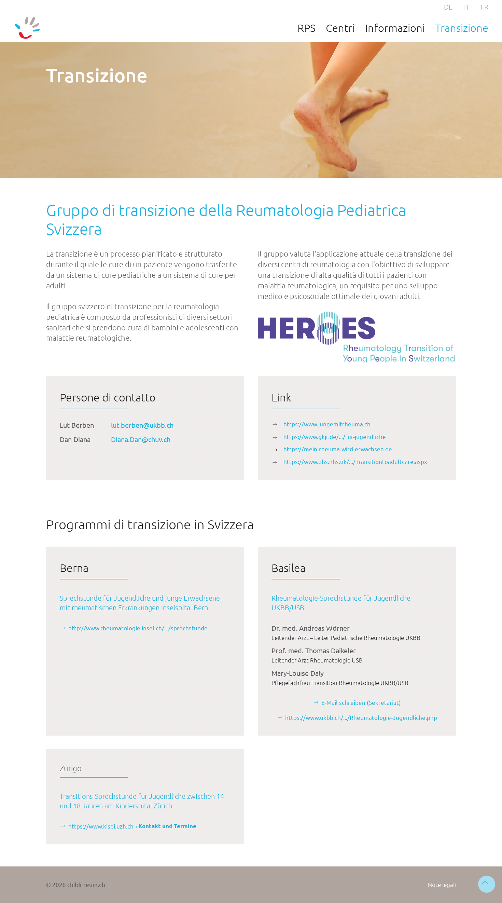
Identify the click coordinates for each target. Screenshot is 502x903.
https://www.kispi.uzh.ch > (132, 826)
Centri (340, 27)
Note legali (442, 884)
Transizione (461, 27)
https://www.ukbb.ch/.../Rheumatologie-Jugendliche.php (361, 717)
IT (467, 7)
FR (484, 7)
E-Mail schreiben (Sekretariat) (361, 702)
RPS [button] (306, 27)
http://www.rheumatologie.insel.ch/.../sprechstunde (138, 627)
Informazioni (395, 27)
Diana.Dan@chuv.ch (140, 439)
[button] (486, 884)
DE (448, 7)
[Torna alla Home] (27, 28)
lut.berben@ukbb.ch (142, 425)
